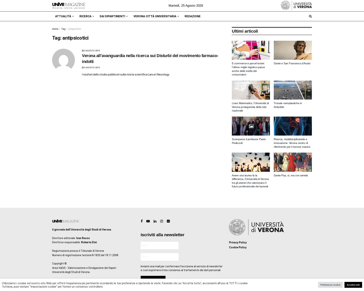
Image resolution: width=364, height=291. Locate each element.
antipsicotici (74, 29)
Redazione (193, 16)
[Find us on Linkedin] (155, 221)
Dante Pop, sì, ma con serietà (291, 175)
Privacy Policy (238, 242)
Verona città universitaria (154, 16)
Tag (63, 29)
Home (55, 29)
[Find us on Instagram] (161, 221)
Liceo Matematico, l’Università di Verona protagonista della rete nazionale (250, 107)
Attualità (63, 16)
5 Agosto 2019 (92, 50)
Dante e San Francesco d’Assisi (292, 63)
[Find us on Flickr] (168, 221)
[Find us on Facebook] (142, 221)
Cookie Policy (237, 247)
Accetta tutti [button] (353, 284)
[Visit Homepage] (68, 5)
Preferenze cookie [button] (330, 284)
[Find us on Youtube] (148, 221)
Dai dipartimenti (112, 16)
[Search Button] (310, 16)
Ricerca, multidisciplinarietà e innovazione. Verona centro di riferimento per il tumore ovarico (292, 143)
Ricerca (85, 16)
